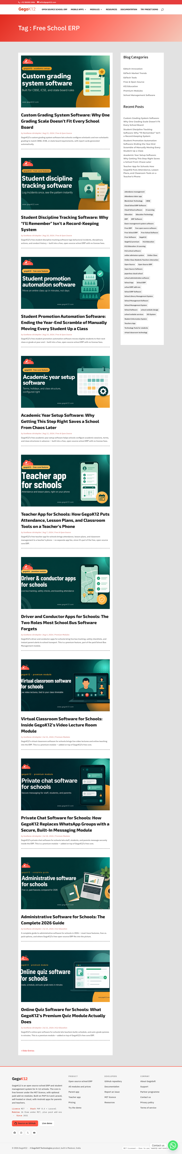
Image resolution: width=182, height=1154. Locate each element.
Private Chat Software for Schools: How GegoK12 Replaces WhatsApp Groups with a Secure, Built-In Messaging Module (65, 823)
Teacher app (75, 1097)
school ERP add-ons (132, 287)
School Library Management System (139, 296)
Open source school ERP (80, 1081)
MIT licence (110, 1097)
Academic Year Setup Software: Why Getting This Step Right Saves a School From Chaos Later (60, 421)
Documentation (129, 9)
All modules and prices (80, 1086)
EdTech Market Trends (135, 73)
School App (129, 282)
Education (128, 214)
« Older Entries (27, 1050)
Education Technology (144, 214)
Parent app (74, 1091)
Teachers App (130, 323)
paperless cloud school (134, 273)
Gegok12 (142, 237)
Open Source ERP (145, 264)
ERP (126, 219)
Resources (111, 9)
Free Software (130, 237)
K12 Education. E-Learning (135, 246)
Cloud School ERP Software (135, 205)
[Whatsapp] (173, 1145)
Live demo (47, 1123)
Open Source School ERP (54, 9)
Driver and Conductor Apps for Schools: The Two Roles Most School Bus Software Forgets (64, 622)
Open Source (130, 264)
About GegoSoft (148, 1081)
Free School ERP (131, 232)
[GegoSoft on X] (27, 1132)
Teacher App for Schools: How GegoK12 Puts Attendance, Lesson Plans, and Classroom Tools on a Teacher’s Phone (65, 520)
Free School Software (149, 232)
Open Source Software (133, 269)
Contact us (145, 1097)
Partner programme (149, 1091)
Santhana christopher (32, 133)
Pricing (72, 1102)
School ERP (141, 282)
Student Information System (136, 319)
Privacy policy (147, 1102)
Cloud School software (133, 210)
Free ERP (128, 228)
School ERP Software (133, 292)
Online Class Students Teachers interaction (141, 260)
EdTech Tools (130, 77)
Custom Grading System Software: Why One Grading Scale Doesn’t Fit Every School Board (65, 121)
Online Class (152, 255)
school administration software (137, 278)
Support (144, 1086)
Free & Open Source (64, 133)
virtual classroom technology (136, 332)
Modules (95, 9)
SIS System (151, 314)
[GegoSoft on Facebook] (14, 1132)
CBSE (148, 201)
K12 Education (61, 929)
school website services (134, 314)
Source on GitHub (27, 1123)
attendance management (134, 192)
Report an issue (112, 1091)
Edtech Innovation (133, 69)
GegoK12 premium (132, 242)
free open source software (145, 228)
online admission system (134, 255)
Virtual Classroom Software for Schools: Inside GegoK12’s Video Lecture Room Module (62, 724)
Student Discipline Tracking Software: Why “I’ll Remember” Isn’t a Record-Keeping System (64, 223)
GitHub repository (113, 1081)
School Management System (136, 305)
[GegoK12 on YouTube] (34, 1132)
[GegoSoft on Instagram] (21, 1132)
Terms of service (148, 1107)
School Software (131, 310)
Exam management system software (139, 223)
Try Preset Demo (149, 9)
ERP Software (136, 219)
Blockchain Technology (133, 201)
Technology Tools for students (136, 328)
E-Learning (150, 210)
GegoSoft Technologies (41, 1148)
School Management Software (139, 95)
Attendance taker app (133, 196)
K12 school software (133, 251)
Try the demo (75, 1107)
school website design (149, 310)
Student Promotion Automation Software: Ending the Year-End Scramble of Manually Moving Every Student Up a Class (64, 322)
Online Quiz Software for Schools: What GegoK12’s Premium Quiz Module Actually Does (63, 1015)
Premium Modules (61, 635)
